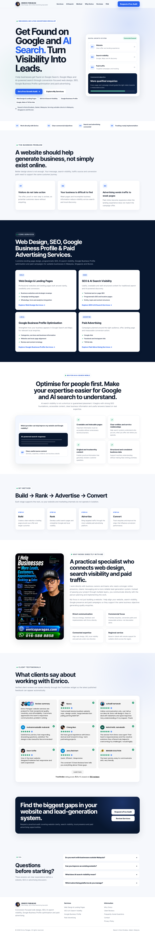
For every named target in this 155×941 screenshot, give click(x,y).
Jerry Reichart (72, 751)
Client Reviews (109, 911)
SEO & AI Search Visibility (73, 911)
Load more (78, 772)
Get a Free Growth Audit (29, 91)
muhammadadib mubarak (38, 727)
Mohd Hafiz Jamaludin (115, 727)
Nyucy (69, 704)
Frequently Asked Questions (114, 914)
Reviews (99, 4)
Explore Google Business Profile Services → (37, 347)
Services (60, 4)
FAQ (107, 4)
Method (79, 4)
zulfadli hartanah (113, 704)
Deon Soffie (31, 751)
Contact (107, 918)
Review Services (123, 818)
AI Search (69, 4)
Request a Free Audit (128, 4)
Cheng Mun (71, 727)
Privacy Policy (109, 921)
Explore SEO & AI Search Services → (97, 305)
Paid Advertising (70, 918)
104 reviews (94, 777)
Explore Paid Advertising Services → (97, 347)
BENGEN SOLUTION (113, 751)
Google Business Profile (72, 914)
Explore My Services (55, 91)
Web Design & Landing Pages (74, 907)
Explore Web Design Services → (32, 305)
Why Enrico (89, 4)
